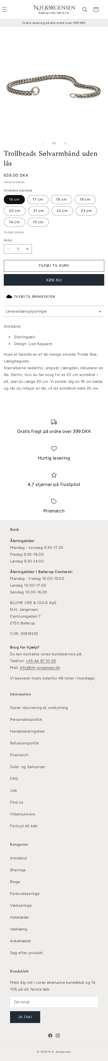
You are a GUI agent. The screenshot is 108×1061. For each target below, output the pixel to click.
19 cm (85, 199)
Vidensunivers (22, 814)
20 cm (14, 211)
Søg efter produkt (26, 953)
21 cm (38, 211)
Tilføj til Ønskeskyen (34, 296)
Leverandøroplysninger (26, 311)
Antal (8, 240)
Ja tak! (25, 1017)
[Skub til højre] (65, 143)
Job (13, 790)
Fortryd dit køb (24, 826)
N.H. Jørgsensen (59, 1051)
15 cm (38, 222)
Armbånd (18, 858)
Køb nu (54, 280)
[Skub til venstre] (42, 143)
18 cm (61, 199)
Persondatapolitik (26, 719)
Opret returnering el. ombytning (39, 707)
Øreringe (18, 870)
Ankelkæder (20, 941)
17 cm (38, 199)
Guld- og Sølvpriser (27, 767)
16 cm (14, 199)
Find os (16, 802)
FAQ (14, 778)
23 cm (86, 211)
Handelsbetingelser (27, 731)
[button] (84, 9)
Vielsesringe (21, 905)
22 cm (62, 211)
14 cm (14, 222)
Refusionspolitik (24, 743)
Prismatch (19, 755)
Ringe (15, 882)
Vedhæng (18, 929)
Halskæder (19, 917)
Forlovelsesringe (25, 893)
